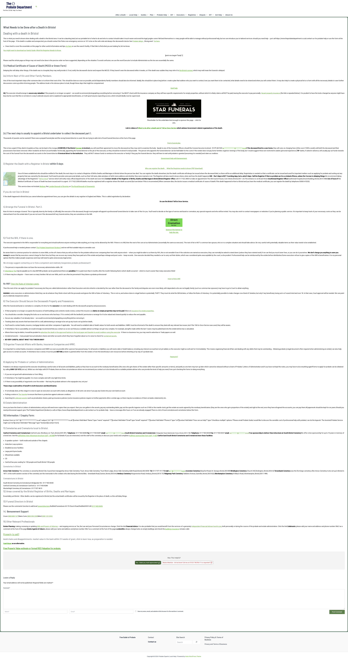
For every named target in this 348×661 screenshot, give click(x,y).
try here (69, 46)
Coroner (79, 148)
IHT (210, 15)
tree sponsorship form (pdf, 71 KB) (143, 436)
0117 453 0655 (97, 506)
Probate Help (162, 15)
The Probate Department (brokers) (48, 248)
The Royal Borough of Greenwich (83, 186)
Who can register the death (155, 168)
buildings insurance (172, 529)
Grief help (174, 88)
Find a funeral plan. (174, 143)
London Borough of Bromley (59, 186)
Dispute (202, 15)
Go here (157, 41)
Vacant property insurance (270, 93)
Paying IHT (174, 357)
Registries (192, 15)
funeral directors (44, 506)
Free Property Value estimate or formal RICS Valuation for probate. (32, 548)
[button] (36, 6)
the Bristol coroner (186, 70)
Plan (151, 15)
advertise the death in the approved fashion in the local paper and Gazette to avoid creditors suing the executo (80, 332)
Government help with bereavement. (174, 158)
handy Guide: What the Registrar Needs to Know (44, 50)
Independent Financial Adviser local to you (206, 526)
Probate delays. (138, 41)
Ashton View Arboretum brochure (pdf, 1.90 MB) (36, 436)
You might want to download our (15, 50)
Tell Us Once (43, 179)
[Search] (196, 642)
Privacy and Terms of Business (216, 644)
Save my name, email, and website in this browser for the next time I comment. (161, 611)
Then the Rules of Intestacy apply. (25, 283)
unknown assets (21, 398)
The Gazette (22, 394)
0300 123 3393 (47, 516)
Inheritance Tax (10, 271)
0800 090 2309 (32, 516)
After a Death (120, 15)
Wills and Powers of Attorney (47, 526)
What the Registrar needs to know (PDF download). (185, 168)
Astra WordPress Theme (193, 656)
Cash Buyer (7, 543)
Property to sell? (11, 534)
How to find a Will (174, 279)
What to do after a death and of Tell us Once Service (157, 128)
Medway (42, 186)
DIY (171, 15)
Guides (143, 15)
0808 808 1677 (13, 516)
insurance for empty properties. (142, 311)
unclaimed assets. (110, 336)
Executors (181, 15)
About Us (229, 15)
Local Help (133, 15)
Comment (6, 588)
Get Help (218, 15)
